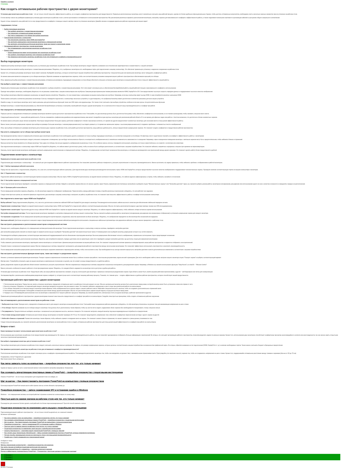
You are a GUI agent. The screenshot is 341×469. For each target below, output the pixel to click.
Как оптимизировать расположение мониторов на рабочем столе (30, 48)
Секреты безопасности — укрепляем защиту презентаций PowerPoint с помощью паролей (34, 431)
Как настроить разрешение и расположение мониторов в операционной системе (35, 42)
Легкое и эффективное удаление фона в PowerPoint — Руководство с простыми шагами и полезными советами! (38, 451)
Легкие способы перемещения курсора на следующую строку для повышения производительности (37, 435)
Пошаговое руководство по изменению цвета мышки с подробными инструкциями (32, 428)
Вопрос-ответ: (9, 50)
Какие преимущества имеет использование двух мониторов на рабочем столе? (34, 52)
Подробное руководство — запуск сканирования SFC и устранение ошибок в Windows (33, 424)
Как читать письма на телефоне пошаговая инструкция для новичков (24, 447)
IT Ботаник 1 (8, 455)
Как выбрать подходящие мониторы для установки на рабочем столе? (31, 55)
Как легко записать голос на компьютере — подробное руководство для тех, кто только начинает (36, 418)
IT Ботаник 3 (8, 457)
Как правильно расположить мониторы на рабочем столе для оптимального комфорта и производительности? (45, 57)
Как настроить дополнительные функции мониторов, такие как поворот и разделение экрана (39, 44)
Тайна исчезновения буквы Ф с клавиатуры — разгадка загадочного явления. (26, 449)
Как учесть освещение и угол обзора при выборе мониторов (28, 35)
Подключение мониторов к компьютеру (17, 37)
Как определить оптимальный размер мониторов (24, 33)
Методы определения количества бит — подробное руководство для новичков (27, 445)
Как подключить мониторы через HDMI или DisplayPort (26, 40)
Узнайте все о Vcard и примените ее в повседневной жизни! (24, 437)
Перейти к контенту (7, 2)
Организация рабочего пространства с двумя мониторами (23, 46)
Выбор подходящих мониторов (14, 29)
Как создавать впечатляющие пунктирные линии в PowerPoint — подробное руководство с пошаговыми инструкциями (44, 420)
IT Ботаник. (4, 4)
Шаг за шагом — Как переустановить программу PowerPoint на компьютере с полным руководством (38, 422)
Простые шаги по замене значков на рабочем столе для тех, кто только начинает (31, 426)
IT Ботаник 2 (8, 459)
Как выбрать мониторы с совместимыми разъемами (25, 31)
